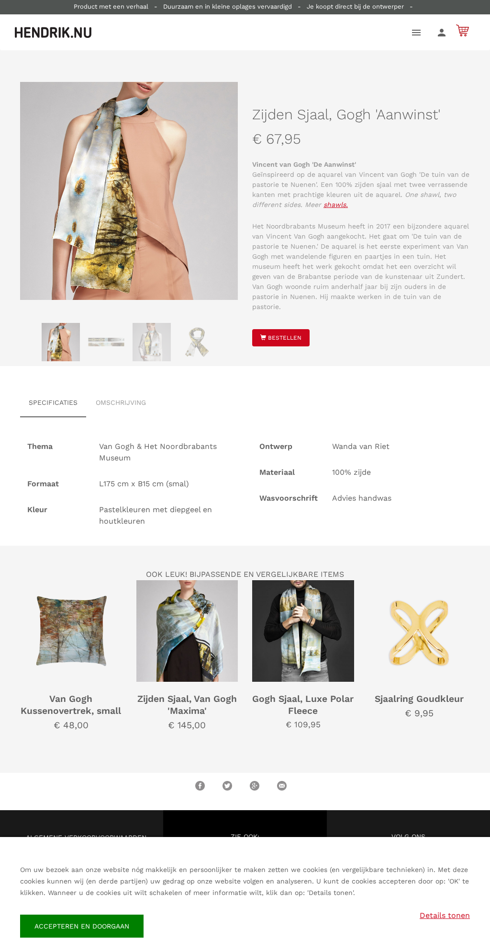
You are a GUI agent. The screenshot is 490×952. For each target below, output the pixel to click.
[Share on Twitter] (227, 786)
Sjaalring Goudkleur (419, 698)
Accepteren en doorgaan (81, 926)
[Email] (282, 786)
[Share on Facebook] (200, 786)
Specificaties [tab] (53, 402)
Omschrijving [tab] (121, 402)
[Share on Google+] (254, 786)
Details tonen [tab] (445, 915)
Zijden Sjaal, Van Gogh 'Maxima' (187, 704)
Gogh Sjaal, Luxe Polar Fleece (303, 704)
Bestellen (283, 337)
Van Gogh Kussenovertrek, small (71, 704)
